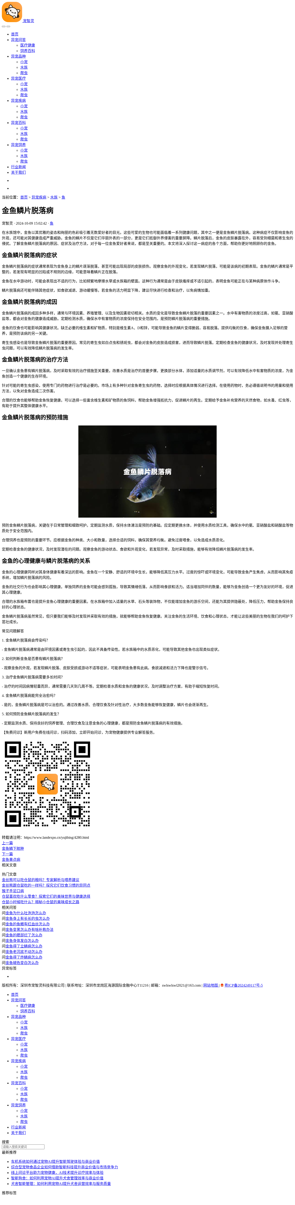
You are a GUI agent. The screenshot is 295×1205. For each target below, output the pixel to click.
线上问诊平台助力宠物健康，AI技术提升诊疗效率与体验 (57, 1173)
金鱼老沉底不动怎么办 (24, 952)
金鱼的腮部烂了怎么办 (24, 935)
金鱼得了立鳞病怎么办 (24, 946)
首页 (14, 34)
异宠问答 (18, 40)
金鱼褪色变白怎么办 (22, 963)
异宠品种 (18, 56)
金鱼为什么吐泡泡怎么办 (26, 913)
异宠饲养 (18, 145)
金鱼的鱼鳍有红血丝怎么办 (28, 924)
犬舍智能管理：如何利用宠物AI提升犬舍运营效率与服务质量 (61, 1184)
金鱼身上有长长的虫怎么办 (28, 919)
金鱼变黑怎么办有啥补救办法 (29, 930)
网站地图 (211, 985)
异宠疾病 (18, 101)
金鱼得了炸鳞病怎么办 (24, 957)
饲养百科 (27, 51)
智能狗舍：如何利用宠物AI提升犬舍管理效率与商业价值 (57, 1178)
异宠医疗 (18, 78)
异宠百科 (18, 123)
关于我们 (18, 172)
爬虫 (24, 73)
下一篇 (7, 854)
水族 (24, 67)
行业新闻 (18, 167)
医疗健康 (27, 45)
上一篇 (7, 843)
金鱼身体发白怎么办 (22, 941)
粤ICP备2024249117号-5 (243, 985)
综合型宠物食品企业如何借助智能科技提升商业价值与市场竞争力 (64, 1167)
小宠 (24, 62)
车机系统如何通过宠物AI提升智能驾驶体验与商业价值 (55, 1162)
